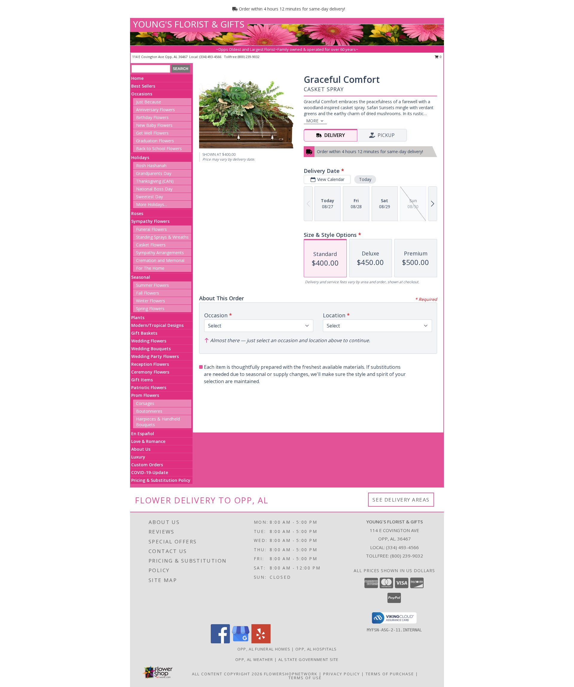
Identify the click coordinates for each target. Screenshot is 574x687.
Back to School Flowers (159, 148)
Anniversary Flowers (155, 109)
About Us (140, 449)
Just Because (148, 102)
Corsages (145, 403)
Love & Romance (148, 441)
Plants (137, 317)
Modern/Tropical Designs (157, 325)
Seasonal (140, 277)
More (312, 121)
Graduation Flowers (155, 141)
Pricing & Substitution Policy (160, 480)
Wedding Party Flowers (155, 356)
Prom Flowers (145, 395)
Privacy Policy (341, 674)
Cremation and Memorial (160, 260)
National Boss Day (154, 189)
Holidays (140, 157)
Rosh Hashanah (151, 165)
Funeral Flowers (151, 229)
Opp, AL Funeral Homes (263, 649)
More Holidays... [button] (151, 204)
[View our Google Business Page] (240, 642)
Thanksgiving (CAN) (155, 181)
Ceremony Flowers (150, 372)
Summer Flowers (152, 285)
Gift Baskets (144, 333)
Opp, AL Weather (254, 659)
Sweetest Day (149, 196)
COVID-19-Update (149, 472)
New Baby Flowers (154, 125)
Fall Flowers (147, 293)
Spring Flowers (150, 308)
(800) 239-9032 (248, 56)
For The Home (150, 268)
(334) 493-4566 (210, 56)
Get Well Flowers (152, 133)
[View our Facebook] (220, 642)
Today (365, 179)
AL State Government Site (308, 659)
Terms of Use (305, 677)
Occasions (141, 94)
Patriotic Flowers (148, 387)
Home (137, 78)
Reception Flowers (150, 364)
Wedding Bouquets (151, 348)
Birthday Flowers (152, 117)
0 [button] (440, 56)
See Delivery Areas (401, 499)
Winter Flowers (150, 301)
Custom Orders (147, 464)
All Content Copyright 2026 (227, 674)
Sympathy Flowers (150, 221)
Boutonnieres (149, 411)
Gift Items (142, 380)
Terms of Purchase (390, 674)
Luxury (138, 457)
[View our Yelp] (261, 642)
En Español (142, 433)
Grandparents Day (153, 173)
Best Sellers (143, 86)
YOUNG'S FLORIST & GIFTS (188, 24)
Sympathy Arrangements (160, 252)
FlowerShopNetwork (290, 674)
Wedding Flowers (148, 341)
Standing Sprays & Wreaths (162, 237)
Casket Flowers (151, 245)
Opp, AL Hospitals (316, 649)
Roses (137, 213)
